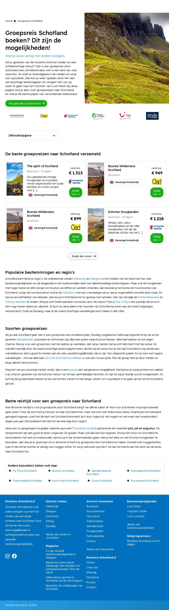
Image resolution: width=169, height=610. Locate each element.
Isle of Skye (123, 301)
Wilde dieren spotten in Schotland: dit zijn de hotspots (64, 579)
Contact (91, 587)
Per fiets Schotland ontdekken (63, 358)
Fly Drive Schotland (24, 470)
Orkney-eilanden (15, 301)
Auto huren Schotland (65, 480)
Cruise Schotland (101, 480)
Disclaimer (92, 577)
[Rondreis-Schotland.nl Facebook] (15, 557)
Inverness (52, 516)
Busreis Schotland (63, 470)
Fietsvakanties (95, 536)
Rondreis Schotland (16, 605)
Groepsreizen (94, 531)
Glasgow (95, 278)
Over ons (92, 567)
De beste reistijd (84, 428)
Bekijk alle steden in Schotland (58, 536)
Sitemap (91, 572)
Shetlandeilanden (148, 297)
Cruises (91, 541)
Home (9, 20)
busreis (73, 369)
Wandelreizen (25, 339)
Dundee (51, 526)
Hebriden (68, 292)
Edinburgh (80, 278)
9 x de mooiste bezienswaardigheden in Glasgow (61, 554)
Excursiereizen (95, 511)
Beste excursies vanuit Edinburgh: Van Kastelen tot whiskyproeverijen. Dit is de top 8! (63, 567)
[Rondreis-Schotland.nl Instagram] (8, 557)
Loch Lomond (135, 516)
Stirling (50, 521)
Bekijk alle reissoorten (100, 549)
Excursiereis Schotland (145, 480)
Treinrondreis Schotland (27, 480)
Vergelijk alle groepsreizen (25, 103)
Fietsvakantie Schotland (145, 470)
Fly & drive (93, 516)
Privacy (91, 582)
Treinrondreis (94, 521)
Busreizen (92, 506)
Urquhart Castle (137, 511)
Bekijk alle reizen (82, 256)
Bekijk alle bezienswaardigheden (140, 526)
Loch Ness (133, 506)
